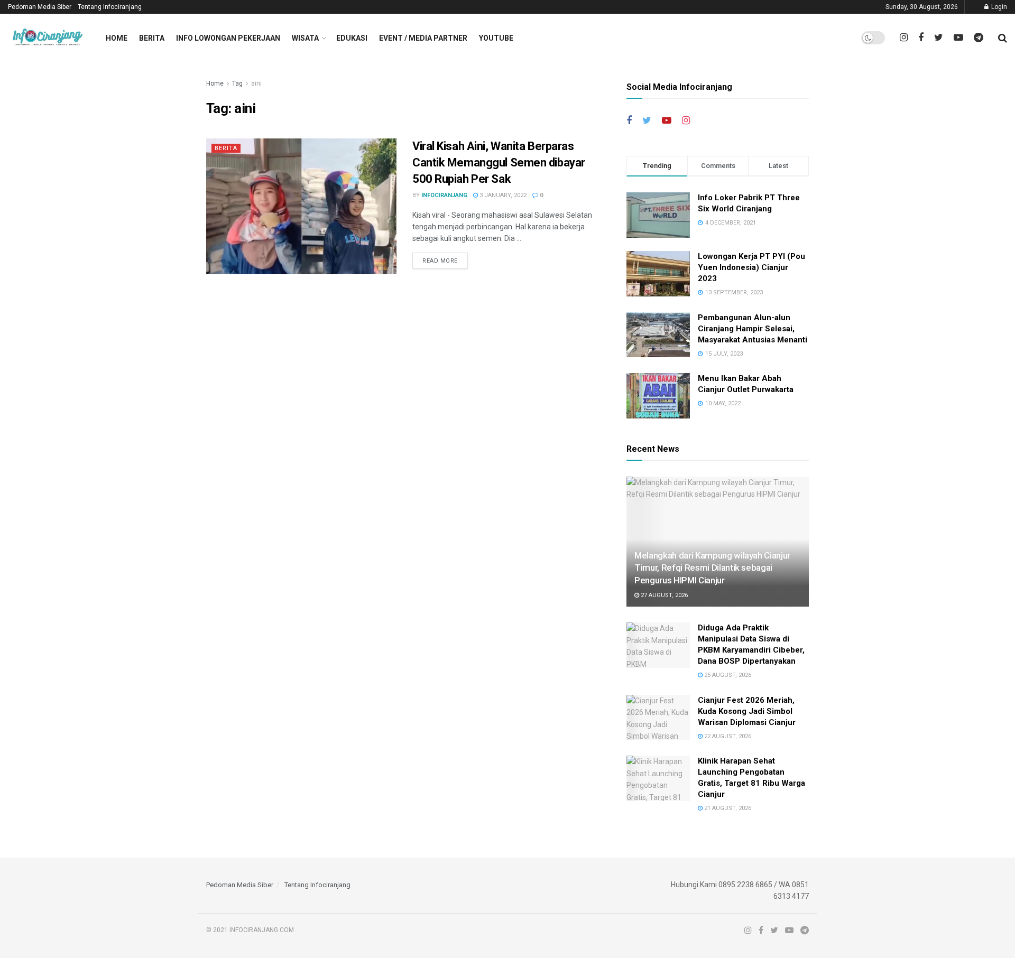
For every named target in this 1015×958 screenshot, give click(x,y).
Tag (237, 83)
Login (998, 7)
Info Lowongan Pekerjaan (228, 38)
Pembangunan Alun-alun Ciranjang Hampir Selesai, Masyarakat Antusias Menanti (752, 329)
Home (116, 38)
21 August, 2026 (727, 808)
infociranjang (444, 195)
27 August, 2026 (663, 595)
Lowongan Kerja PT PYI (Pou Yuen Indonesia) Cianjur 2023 (751, 267)
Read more (440, 260)
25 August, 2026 (727, 675)
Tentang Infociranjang (110, 7)
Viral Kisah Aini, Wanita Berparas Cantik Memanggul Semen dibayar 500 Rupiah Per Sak (498, 162)
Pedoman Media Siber (39, 7)
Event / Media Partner (423, 38)
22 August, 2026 (727, 736)
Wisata (305, 38)
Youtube (496, 38)
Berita (151, 38)
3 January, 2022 (502, 195)
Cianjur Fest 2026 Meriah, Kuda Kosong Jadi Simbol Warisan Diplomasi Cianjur (747, 711)
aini (256, 83)
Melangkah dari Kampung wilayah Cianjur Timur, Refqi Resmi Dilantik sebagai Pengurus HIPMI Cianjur (712, 568)
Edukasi (351, 38)
